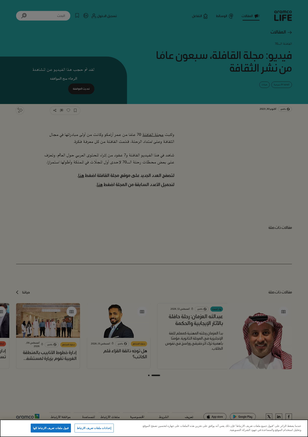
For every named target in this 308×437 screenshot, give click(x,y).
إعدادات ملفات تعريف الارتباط (94, 428)
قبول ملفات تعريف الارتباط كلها (51, 428)
